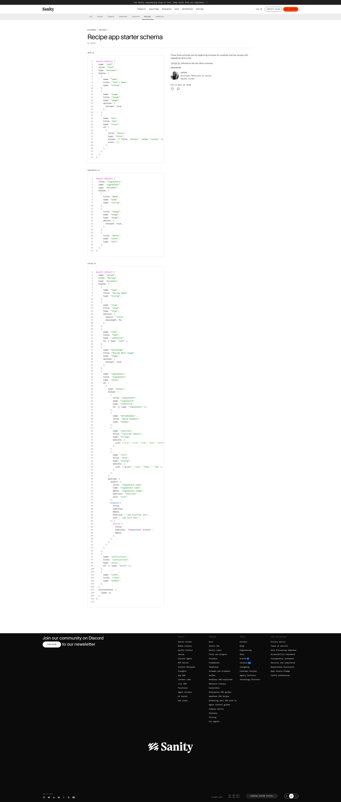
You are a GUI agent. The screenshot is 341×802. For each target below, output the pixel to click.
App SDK (181, 675)
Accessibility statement (283, 654)
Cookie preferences (280, 675)
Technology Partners (250, 679)
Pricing (200, 9)
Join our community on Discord (73, 637)
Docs (177, 9)
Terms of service (279, 646)
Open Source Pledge (280, 671)
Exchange (91, 30)
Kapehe (93, 43)
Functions (183, 688)
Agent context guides (219, 705)
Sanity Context (185, 650)
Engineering (245, 650)
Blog (242, 646)
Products (141, 9)
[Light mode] (286, 796)
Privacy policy (278, 642)
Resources (167, 9)
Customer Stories (248, 671)
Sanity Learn (215, 650)
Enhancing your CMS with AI (223, 700)
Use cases (183, 700)
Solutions (154, 9)
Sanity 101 (214, 646)
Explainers (214, 688)
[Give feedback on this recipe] (178, 89)
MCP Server (183, 663)
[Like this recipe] (172, 89)
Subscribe (52, 644)
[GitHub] (44, 797)
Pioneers (213, 658)
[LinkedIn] (53, 797)
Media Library (185, 646)
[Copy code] (161, 58)
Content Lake (184, 679)
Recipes (147, 16)
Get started (291, 9)
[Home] (48, 9)
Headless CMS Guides (219, 696)
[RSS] (68, 797)
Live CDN (182, 684)
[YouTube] (49, 797)
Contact (243, 642)
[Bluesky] (58, 797)
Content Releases (186, 667)
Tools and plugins (218, 654)
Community (160, 16)
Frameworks (214, 663)
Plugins (110, 16)
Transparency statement (282, 658)
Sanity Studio (185, 642)
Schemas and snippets (219, 671)
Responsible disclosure (282, 667)
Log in (259, 9)
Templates (123, 16)
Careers (243, 663)
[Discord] (73, 797)
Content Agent (185, 658)
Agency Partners (248, 675)
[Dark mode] (296, 796)
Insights (182, 671)
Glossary (213, 713)
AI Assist (183, 696)
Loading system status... (263, 796)
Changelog (244, 667)
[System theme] (291, 796)
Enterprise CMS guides (220, 692)
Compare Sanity (216, 709)
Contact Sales (273, 9)
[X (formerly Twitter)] (63, 797)
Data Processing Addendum (283, 650)
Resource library (217, 684)
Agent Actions (185, 692)
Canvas (181, 654)
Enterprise (187, 9)
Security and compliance (283, 663)
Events (243, 658)
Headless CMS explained (220, 679)
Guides (100, 16)
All (91, 16)
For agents (214, 721)
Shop (242, 654)
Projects (135, 16)
